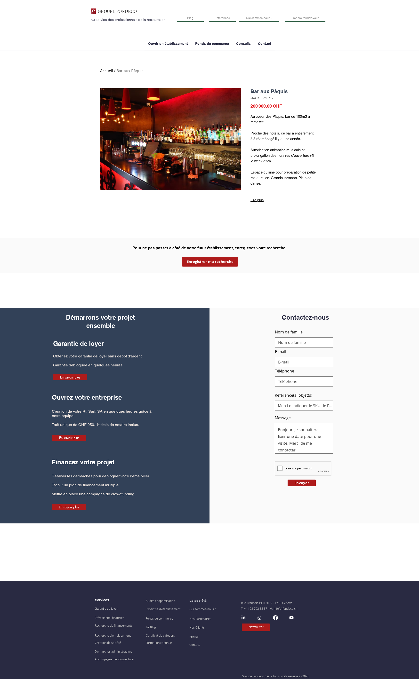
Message (283, 418)
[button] (212, 45)
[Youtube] (291, 617)
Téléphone (284, 371)
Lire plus (257, 200)
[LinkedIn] (243, 617)
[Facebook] (275, 617)
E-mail (280, 352)
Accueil (106, 70)
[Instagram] (259, 617)
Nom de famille (289, 332)
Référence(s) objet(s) (293, 395)
